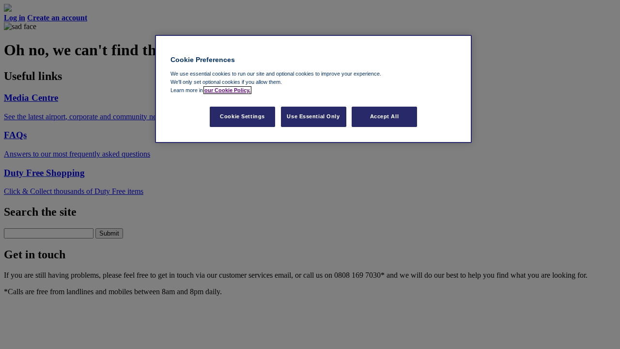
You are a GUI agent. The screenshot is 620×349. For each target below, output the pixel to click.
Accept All (384, 116)
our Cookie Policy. (227, 90)
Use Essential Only (313, 116)
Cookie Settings (242, 116)
